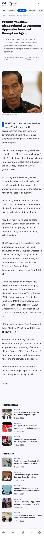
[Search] (39, 4)
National (22, 10)
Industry (12, 10)
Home (4, 16)
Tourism (32, 10)
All (4, 10)
